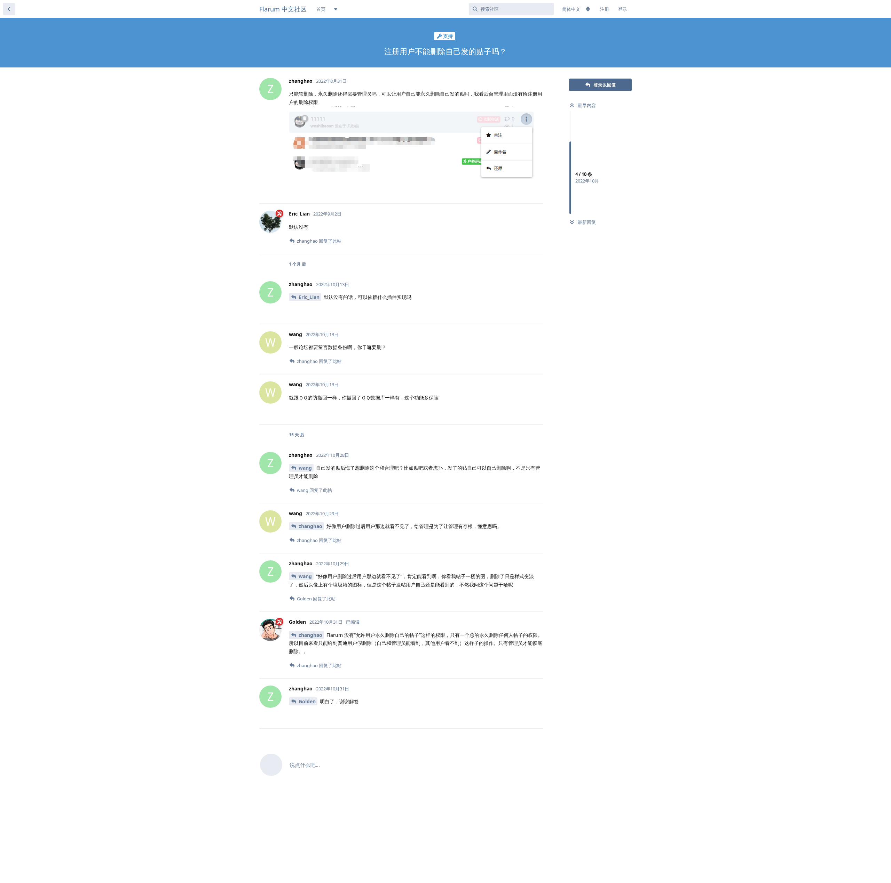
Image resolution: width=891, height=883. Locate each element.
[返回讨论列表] (9, 9)
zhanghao (310, 526)
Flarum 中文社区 (283, 9)
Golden (307, 701)
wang (305, 467)
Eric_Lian (309, 297)
